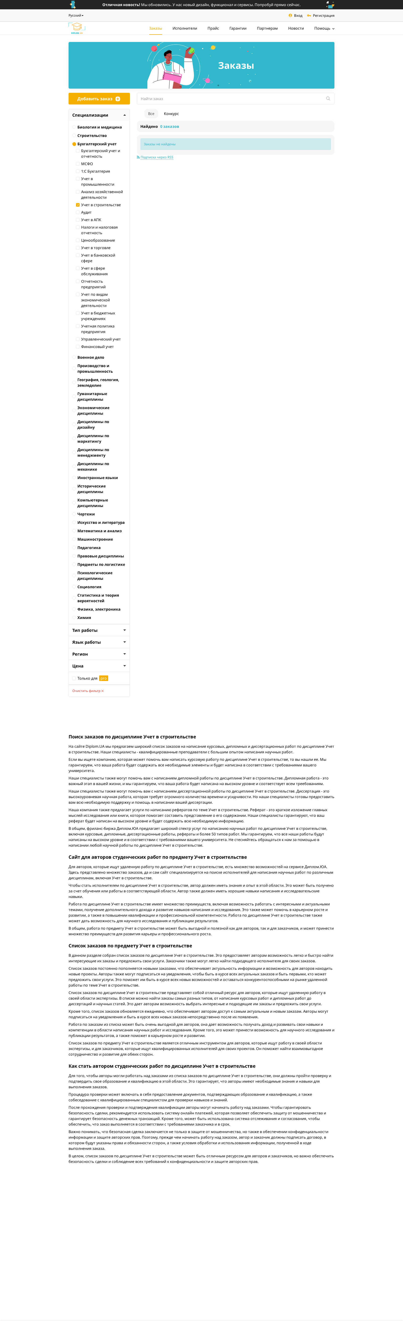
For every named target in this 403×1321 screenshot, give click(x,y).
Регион (80, 654)
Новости (296, 28)
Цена (77, 666)
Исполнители (185, 28)
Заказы (155, 28)
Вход (298, 15)
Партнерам (267, 28)
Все (151, 113)
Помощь (322, 28)
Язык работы (86, 642)
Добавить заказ (94, 98)
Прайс (213, 28)
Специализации (90, 115)
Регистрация (323, 15)
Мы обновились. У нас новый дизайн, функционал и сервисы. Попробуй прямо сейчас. (201, 4)
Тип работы (84, 630)
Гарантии (238, 28)
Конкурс (171, 113)
